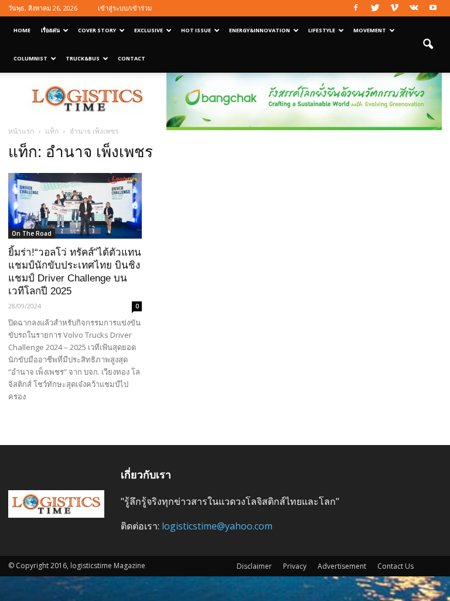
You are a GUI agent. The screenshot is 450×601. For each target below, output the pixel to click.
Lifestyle (321, 30)
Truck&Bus (83, 58)
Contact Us (395, 566)
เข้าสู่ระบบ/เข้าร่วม (125, 8)
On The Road (32, 233)
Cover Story (97, 30)
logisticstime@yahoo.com (217, 525)
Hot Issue (196, 30)
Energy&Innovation (259, 30)
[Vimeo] (394, 8)
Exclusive (148, 30)
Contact (131, 58)
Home (21, 30)
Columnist (30, 58)
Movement (369, 30)
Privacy (294, 566)
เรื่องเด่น (50, 30)
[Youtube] (433, 8)
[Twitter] (375, 8)
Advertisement (342, 566)
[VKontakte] (413, 8)
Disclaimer (254, 566)
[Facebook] (355, 8)
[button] (428, 44)
